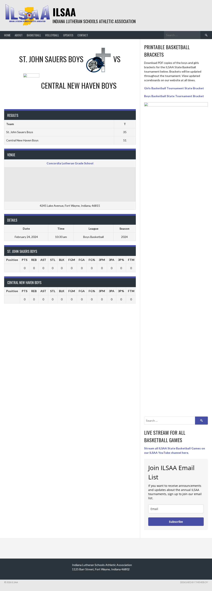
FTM (131, 259)
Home (7, 35)
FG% (92, 259)
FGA (82, 259)
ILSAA (64, 12)
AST (43, 259)
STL (52, 259)
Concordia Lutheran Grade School (70, 163)
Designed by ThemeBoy (194, 582)
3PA (111, 259)
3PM (102, 259)
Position (12, 259)
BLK (61, 259)
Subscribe (176, 522)
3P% (121, 259)
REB (34, 259)
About (19, 35)
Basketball (34, 35)
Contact (82, 35)
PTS (24, 259)
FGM (71, 259)
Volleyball (52, 35)
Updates (68, 35)
